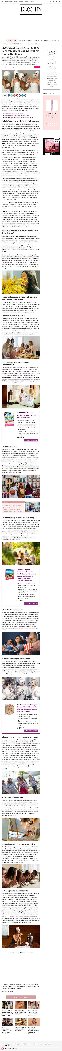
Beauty (21, 40)
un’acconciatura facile (26, 628)
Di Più (52, 40)
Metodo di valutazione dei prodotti (12, 1)
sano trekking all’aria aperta (20, 747)
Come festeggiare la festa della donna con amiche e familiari (19, 117)
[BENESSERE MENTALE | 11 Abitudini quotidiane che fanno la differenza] (34, 1022)
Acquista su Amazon (31, 440)
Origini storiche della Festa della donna (14, 113)
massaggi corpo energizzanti (14, 379)
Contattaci (23, 1044)
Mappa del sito (5, 1045)
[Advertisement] (31, 26)
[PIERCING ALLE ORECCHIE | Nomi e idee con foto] (21, 1005)
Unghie (45, 40)
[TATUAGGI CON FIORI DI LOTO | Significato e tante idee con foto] (34, 1005)
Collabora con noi (29, 1)
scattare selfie (33, 463)
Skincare (37, 40)
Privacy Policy (38, 1044)
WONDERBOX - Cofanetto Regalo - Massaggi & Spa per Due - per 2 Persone (26, 415)
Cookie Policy (47, 1044)
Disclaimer (30, 1044)
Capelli (28, 40)
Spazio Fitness (12, 40)
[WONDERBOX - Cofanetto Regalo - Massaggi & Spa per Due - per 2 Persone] (9, 419)
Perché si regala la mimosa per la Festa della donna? (17, 115)
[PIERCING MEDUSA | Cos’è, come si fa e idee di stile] (21, 1022)
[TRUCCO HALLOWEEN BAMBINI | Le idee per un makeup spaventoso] (7, 1022)
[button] (46, 123)
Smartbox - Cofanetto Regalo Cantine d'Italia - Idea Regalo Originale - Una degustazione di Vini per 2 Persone (27, 708)
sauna (23, 379)
